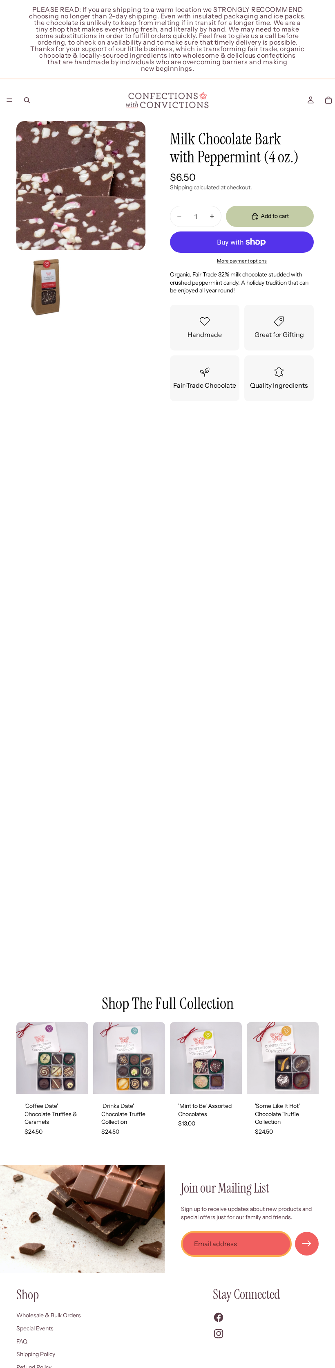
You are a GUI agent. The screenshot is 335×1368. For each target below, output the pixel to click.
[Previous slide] (25, 1058)
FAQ (21, 1341)
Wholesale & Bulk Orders (48, 1315)
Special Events (35, 1328)
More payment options (242, 261)
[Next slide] (79, 1058)
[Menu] (9, 100)
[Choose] (152, 1081)
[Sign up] (307, 1244)
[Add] (75, 1081)
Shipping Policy (35, 1354)
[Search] (27, 100)
